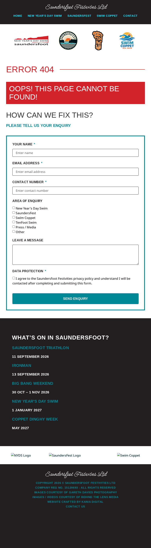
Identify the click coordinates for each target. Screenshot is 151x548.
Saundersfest (79, 15)
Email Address (26, 163)
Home (17, 15)
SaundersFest (26, 213)
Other (20, 232)
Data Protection (28, 271)
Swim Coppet (107, 15)
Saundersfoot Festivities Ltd (75, 7)
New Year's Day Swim (32, 208)
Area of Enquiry (27, 201)
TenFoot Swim (26, 222)
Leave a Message (27, 240)
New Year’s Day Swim (45, 15)
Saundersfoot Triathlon (40, 348)
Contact (130, 15)
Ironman (21, 365)
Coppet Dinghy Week (35, 419)
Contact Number (28, 182)
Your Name (22, 144)
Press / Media (26, 227)
